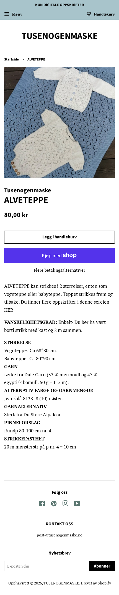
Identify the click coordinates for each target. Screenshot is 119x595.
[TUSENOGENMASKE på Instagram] (65, 504)
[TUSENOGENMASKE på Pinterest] (54, 504)
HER (8, 310)
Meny (16, 14)
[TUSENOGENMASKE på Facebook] (42, 504)
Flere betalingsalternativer (59, 270)
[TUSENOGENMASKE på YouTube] (77, 504)
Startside (11, 59)
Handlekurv (104, 14)
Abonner (102, 566)
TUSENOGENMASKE (60, 36)
